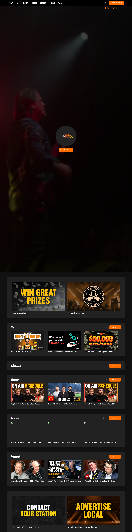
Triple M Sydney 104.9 (113, 8)
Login (104, 3)
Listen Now (64, 150)
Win (60, 3)
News (52, 3)
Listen (43, 3)
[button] (103, 327)
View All (114, 327)
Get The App (115, 3)
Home (34, 3)
